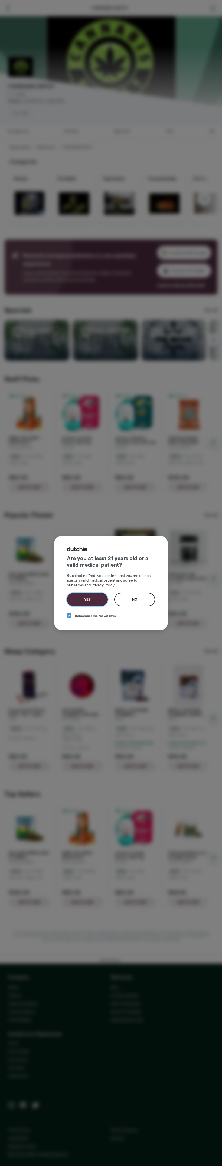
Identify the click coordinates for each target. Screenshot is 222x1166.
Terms (78, 585)
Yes (87, 599)
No (134, 599)
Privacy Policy (103, 585)
